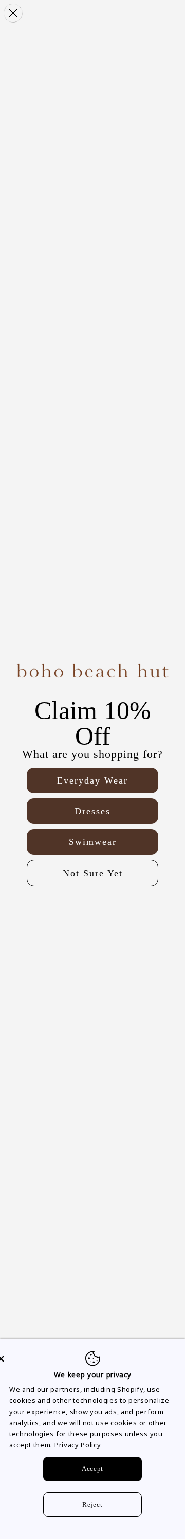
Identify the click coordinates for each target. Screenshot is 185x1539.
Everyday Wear (92, 780)
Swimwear (93, 842)
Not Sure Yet (93, 873)
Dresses (92, 811)
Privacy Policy (77, 1444)
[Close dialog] (13, 13)
